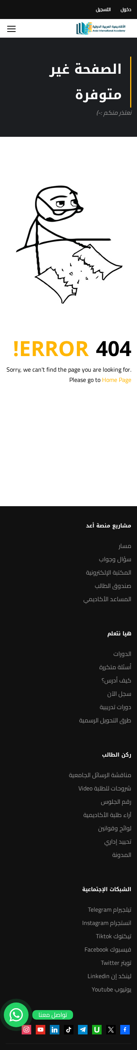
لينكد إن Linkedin (109, 976)
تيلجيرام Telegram (109, 909)
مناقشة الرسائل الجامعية (100, 775)
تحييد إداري (117, 841)
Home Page (116, 379)
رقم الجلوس (116, 801)
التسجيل (103, 9)
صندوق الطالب (113, 585)
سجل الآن (119, 693)
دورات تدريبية (115, 707)
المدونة (121, 854)
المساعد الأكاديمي (107, 599)
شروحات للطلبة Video (104, 788)
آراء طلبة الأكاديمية (107, 814)
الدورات (122, 653)
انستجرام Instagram (106, 922)
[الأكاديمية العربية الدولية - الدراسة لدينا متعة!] (101, 28)
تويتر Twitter (116, 962)
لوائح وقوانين (114, 828)
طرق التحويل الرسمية (105, 720)
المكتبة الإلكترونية (108, 572)
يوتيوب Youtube (111, 989)
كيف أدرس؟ (116, 680)
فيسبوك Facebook (107, 949)
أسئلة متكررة (115, 667)
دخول (126, 9)
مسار (125, 545)
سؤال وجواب (115, 559)
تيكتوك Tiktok (113, 936)
